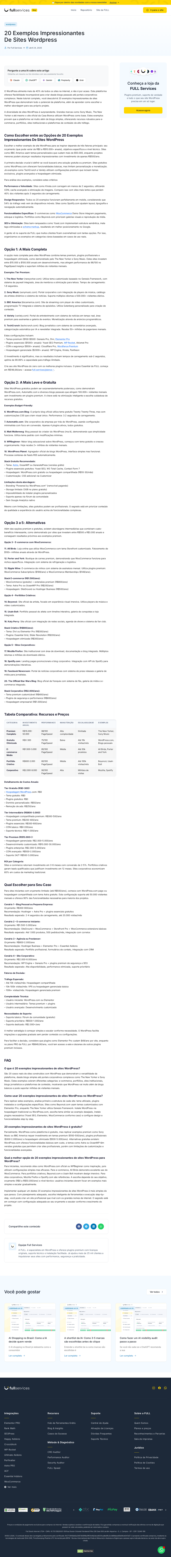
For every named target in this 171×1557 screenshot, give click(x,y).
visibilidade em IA (15, 1308)
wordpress (10, 24)
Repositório (86, 10)
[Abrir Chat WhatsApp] (161, 1550)
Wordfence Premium (67, 346)
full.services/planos (42, 369)
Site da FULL (102, 10)
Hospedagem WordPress (18, 792)
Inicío (73, 10)
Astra (15, 465)
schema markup (31, 226)
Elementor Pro (62, 339)
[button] (79, 1226)
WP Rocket (69, 342)
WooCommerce (64, 213)
